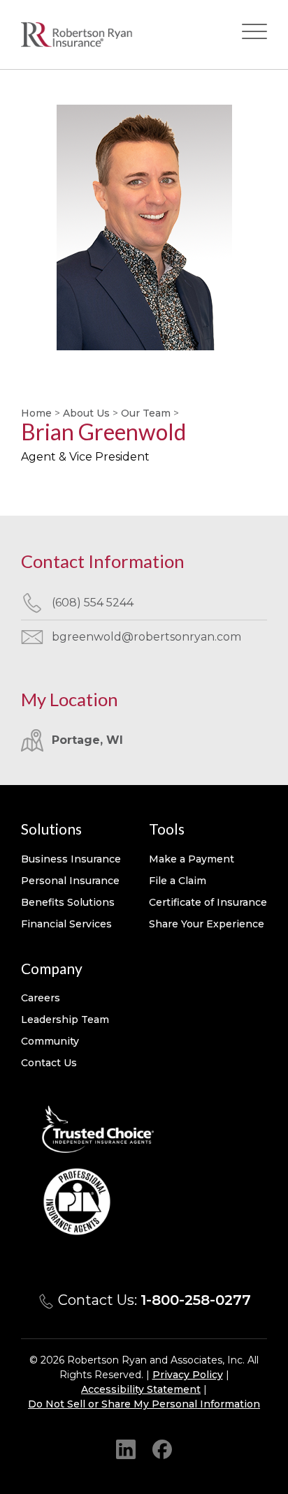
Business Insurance (71, 859)
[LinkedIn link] (126, 1449)
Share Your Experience (206, 924)
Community (50, 1041)
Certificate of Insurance (208, 902)
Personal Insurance (70, 880)
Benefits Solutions (68, 902)
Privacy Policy (187, 1374)
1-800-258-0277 (196, 1300)
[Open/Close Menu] (254, 34)
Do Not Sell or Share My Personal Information (144, 1404)
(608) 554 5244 (93, 602)
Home (36, 413)
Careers (40, 998)
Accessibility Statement (141, 1389)
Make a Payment (191, 859)
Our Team (146, 413)
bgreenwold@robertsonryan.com (146, 636)
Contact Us (49, 1062)
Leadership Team (65, 1019)
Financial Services (66, 924)
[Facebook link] (162, 1449)
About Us (86, 413)
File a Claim (177, 880)
